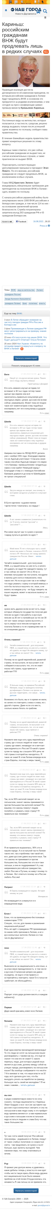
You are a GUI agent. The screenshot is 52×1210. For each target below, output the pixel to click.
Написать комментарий (26, 358)
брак (24, 303)
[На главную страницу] (6, 10)
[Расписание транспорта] (38, 12)
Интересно (43, 897)
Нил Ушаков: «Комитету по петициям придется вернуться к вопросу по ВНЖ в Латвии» (25, 346)
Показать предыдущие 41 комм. (26, 366)
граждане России (12, 294)
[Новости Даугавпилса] (26, 9)
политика (33, 303)
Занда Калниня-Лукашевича (17, 299)
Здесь (45, 528)
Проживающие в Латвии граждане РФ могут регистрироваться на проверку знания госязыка (25, 331)
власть (42, 303)
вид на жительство (26, 290)
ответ (47, 413)
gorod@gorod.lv (44, 1205)
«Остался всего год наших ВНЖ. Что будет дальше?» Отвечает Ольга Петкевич (25, 338)
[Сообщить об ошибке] (49, 226)
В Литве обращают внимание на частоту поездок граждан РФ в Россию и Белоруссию (23, 322)
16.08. (38, 221)
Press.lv (43, 226)
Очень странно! (40, 735)
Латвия (39, 290)
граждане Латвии (12, 303)
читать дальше (28, 1085)
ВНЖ (13, 290)
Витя (45, 449)
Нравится (6, 222)
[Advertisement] (26, 255)
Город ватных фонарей (37, 384)
